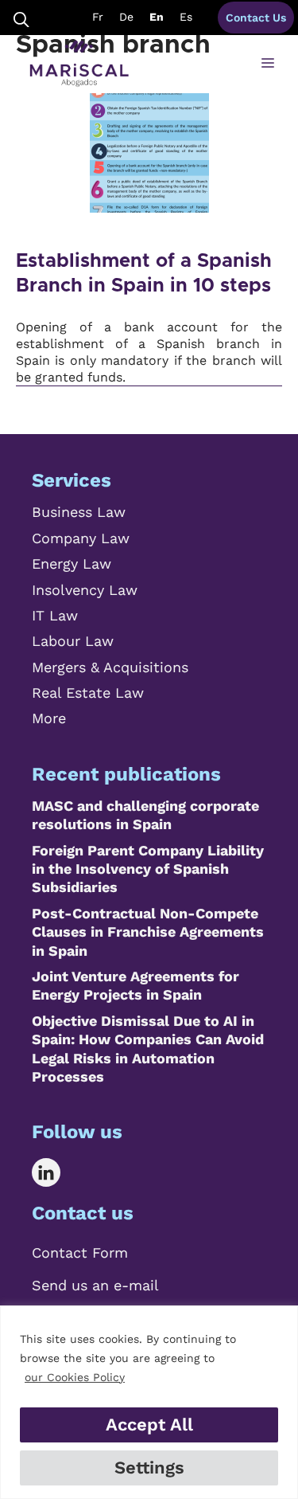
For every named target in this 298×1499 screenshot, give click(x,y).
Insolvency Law (84, 589)
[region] (149, 1402)
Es (186, 16)
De (126, 16)
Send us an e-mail (95, 1285)
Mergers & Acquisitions (110, 667)
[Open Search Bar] (21, 18)
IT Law (55, 615)
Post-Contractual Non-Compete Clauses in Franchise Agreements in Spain (148, 932)
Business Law (79, 511)
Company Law (81, 538)
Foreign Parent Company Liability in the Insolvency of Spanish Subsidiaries (148, 869)
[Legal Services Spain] (79, 64)
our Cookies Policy (75, 1377)
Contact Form (80, 1252)
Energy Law (71, 563)
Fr (97, 16)
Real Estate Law (88, 692)
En (156, 16)
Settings (149, 1467)
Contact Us (256, 17)
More (49, 718)
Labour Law (73, 640)
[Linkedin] (57, 1172)
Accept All (149, 1424)
